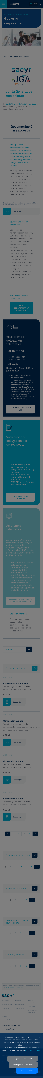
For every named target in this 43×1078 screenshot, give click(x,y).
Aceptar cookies (28, 1071)
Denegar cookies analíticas (23, 1059)
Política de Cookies (32, 1050)
